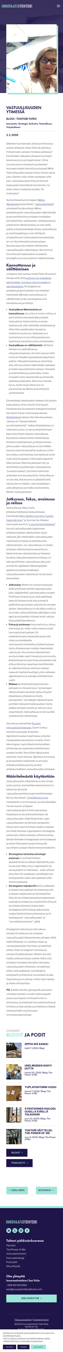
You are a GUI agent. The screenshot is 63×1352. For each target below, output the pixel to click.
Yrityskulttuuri (13, 127)
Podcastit (18, 1163)
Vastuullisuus (45, 123)
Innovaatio (11, 123)
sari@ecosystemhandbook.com (24, 1289)
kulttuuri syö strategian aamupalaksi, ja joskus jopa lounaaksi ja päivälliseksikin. (28, 282)
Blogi (10, 118)
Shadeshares (13, 417)
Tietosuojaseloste (23, 1319)
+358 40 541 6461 (16, 1285)
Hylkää (23, 1347)
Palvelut (11, 1245)
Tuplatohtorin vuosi (40, 1087)
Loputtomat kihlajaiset (42, 524)
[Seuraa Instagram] (21, 1230)
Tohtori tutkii (26, 118)
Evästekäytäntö (41, 1319)
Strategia (23, 123)
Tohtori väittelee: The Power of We (38, 1132)
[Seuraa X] (14, 1230)
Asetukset (38, 1347)
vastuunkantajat (44, 204)
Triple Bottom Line (37, 797)
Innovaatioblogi (15, 1258)
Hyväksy (9, 1347)
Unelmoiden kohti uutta (38, 1067)
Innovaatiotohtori (16, 1253)
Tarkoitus (33, 123)
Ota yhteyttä (13, 1266)
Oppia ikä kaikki (36, 1044)
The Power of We (16, 1249)
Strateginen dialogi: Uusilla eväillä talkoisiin (40, 1111)
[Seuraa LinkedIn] (8, 1230)
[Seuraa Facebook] (27, 1230)
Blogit (15, 1152)
